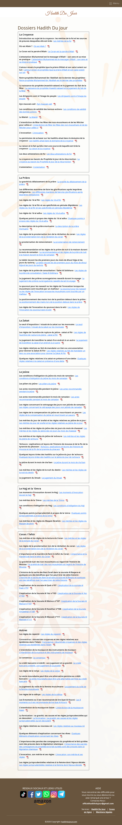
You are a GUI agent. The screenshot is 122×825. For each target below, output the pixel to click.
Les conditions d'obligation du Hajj (68, 505)
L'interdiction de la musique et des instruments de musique (46, 652)
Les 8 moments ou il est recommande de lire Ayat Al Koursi (50, 701)
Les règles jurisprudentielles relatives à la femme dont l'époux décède (50, 765)
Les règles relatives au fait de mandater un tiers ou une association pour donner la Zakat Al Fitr (52, 352)
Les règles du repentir (51, 634)
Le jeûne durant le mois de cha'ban (69, 462)
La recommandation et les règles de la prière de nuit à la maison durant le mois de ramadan (52, 253)
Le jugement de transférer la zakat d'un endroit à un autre (53, 341)
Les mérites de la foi (62, 41)
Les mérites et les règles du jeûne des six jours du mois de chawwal (53, 429)
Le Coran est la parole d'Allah (61, 51)
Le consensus (39, 657)
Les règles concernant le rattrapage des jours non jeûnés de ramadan (50, 407)
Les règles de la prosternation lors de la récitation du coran (52, 235)
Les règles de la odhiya (52, 694)
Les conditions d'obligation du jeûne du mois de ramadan (48, 377)
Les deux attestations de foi (59, 154)
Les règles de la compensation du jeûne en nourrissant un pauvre (52, 413)
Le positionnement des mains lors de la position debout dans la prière (50, 302)
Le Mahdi (33, 117)
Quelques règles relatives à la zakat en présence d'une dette (52, 359)
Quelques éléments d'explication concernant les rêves (49, 734)
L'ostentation (39, 167)
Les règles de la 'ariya (50, 671)
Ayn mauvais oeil (44, 104)
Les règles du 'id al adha (54, 213)
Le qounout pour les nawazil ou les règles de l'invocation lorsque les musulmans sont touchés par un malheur (52, 291)
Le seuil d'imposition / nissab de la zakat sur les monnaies (50, 325)
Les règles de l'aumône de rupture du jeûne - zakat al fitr (52, 333)
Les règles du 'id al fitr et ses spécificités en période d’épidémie (50, 206)
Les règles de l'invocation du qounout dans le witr (49, 308)
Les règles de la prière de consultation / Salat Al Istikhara (53, 271)
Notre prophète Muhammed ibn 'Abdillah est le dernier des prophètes (50, 80)
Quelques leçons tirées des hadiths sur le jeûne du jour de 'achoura (49, 457)
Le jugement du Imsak (52, 478)
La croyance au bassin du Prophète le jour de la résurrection (49, 160)
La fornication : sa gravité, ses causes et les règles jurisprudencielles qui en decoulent (48, 719)
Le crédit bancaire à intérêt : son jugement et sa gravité (50, 664)
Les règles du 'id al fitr (51, 200)
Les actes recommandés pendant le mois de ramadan (49, 398)
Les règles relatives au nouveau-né (69, 726)
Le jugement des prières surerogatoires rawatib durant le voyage (51, 279)
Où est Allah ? (40, 46)
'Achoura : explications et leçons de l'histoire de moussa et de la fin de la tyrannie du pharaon (51, 448)
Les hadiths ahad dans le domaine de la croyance (51, 140)
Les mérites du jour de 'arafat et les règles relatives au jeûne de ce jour (51, 423)
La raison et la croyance (39, 148)
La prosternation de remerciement (69, 242)
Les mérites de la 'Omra (53, 500)
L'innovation (38, 132)
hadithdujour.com (69, 821)
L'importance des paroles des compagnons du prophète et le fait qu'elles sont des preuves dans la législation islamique (53, 747)
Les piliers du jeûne (47, 383)
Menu (115, 3)
